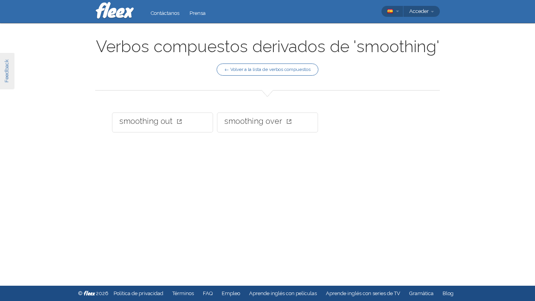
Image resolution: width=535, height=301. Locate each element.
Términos (183, 293)
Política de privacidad (138, 293)
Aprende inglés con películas (283, 293)
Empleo (231, 293)
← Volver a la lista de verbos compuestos (267, 69)
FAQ (208, 293)
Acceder (419, 11)
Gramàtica (421, 293)
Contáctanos (165, 13)
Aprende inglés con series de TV (363, 293)
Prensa (198, 13)
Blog (448, 293)
